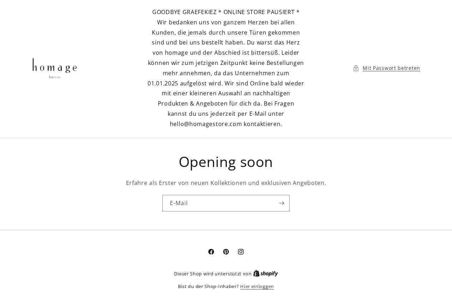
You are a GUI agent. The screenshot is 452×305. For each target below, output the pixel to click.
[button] (386, 68)
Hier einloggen (257, 286)
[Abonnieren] (281, 203)
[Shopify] (265, 273)
